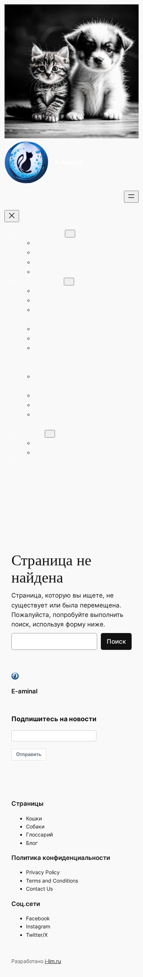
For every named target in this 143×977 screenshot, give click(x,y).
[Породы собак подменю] (69, 281)
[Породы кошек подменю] (70, 233)
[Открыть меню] (131, 197)
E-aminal (68, 162)
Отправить (28, 754)
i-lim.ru (53, 961)
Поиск (116, 641)
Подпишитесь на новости (53, 719)
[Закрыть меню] (11, 216)
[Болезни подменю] (50, 434)
